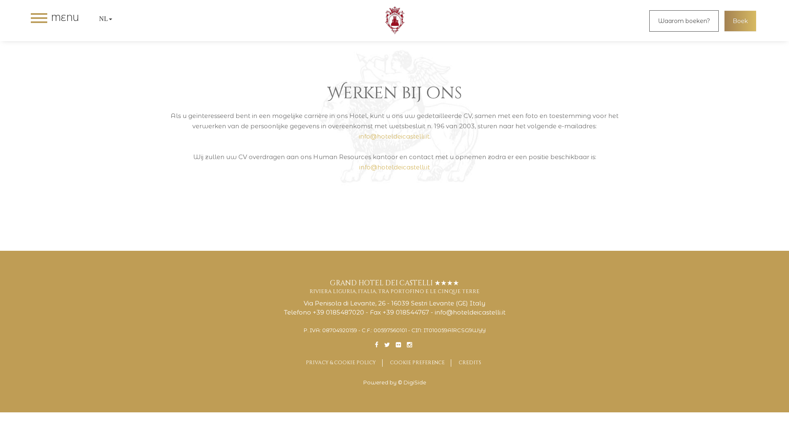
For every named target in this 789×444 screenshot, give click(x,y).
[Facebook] (376, 345)
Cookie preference (417, 362)
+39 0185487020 (338, 312)
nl (103, 18)
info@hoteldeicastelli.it (394, 136)
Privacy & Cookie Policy (341, 362)
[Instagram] (409, 345)
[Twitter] (387, 345)
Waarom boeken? (684, 21)
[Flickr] (398, 345)
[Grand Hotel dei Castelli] (394, 20)
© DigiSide (412, 382)
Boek (740, 21)
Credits (470, 362)
